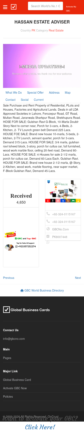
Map (68, 92)
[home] (14, 6)
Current (39, 100)
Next (78, 278)
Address (54, 92)
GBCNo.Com (60, 229)
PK (33, 30)
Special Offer (35, 92)
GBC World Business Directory (44, 290)
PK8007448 (59, 237)
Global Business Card (17, 380)
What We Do (14, 92)
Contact (10, 100)
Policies (8, 396)
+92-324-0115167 (63, 214)
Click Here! (40, 427)
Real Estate (56, 30)
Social (25, 100)
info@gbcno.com (14, 339)
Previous (8, 278)
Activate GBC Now (15, 388)
